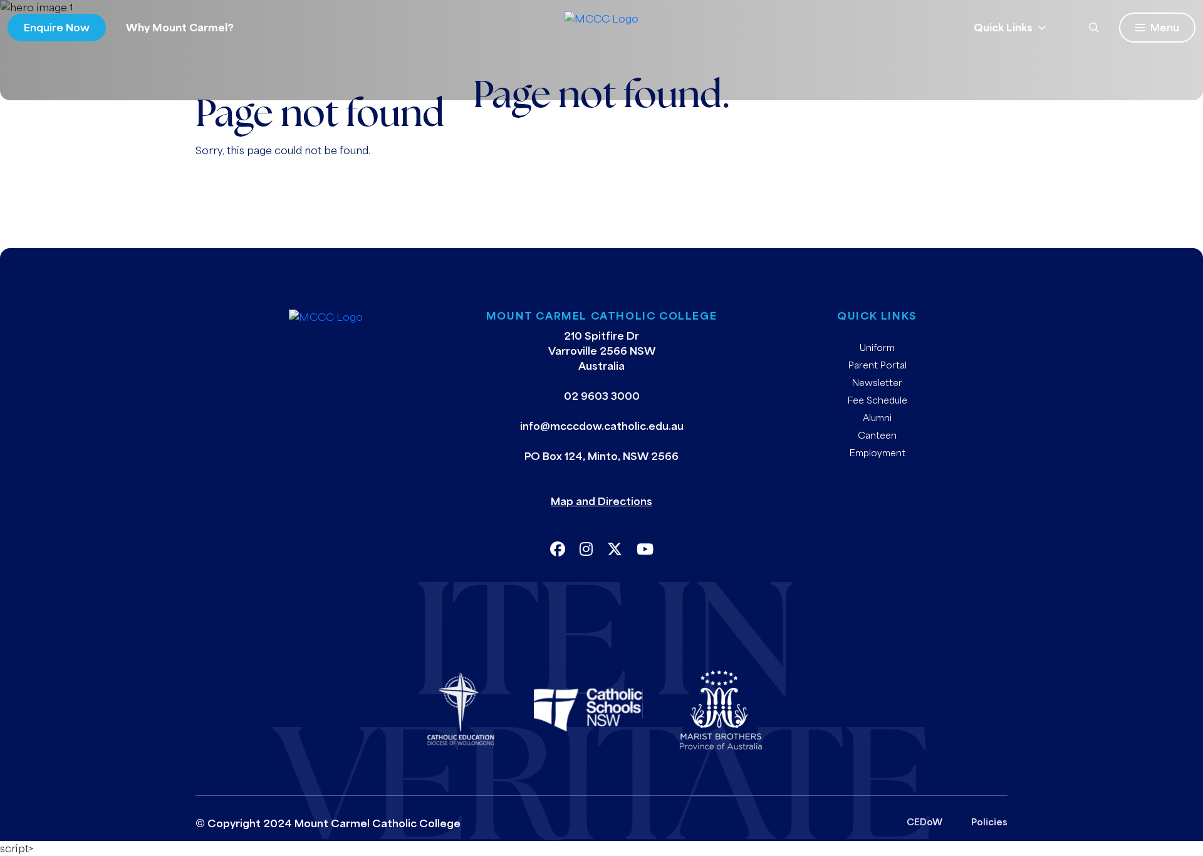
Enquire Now (57, 27)
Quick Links (1003, 27)
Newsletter (877, 382)
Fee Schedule (877, 399)
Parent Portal (877, 364)
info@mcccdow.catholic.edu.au (602, 425)
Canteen (877, 435)
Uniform (877, 347)
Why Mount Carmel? (180, 27)
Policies (989, 822)
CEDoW (924, 822)
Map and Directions (601, 501)
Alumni (877, 417)
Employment (877, 452)
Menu (1164, 27)
